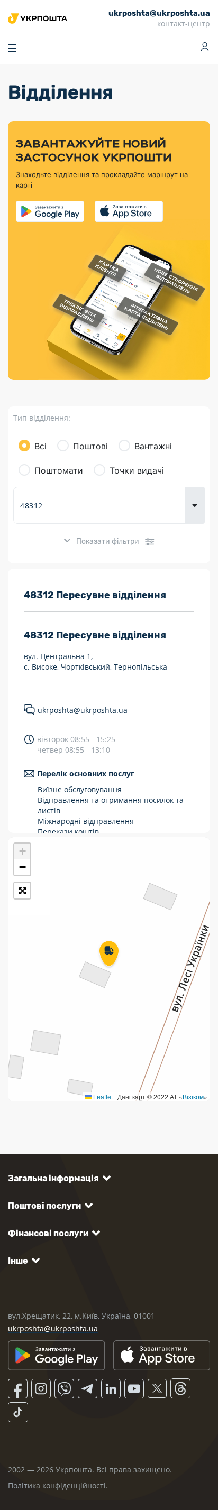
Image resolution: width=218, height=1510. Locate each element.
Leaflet (102, 1096)
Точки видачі (137, 470)
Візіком (193, 1096)
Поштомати (58, 470)
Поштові (90, 446)
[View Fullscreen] (22, 890)
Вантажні (153, 446)
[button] (109, 954)
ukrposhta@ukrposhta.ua (83, 710)
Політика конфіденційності (57, 1485)
